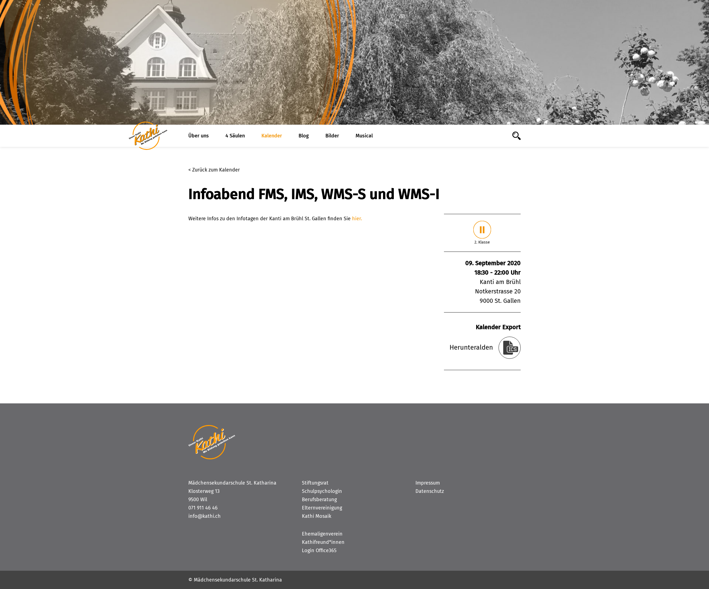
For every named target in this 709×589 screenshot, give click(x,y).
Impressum (427, 483)
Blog (304, 136)
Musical (364, 136)
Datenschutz (429, 491)
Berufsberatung (319, 499)
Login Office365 (319, 550)
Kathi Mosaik (316, 516)
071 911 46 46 (203, 508)
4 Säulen (235, 136)
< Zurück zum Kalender (214, 170)
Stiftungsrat (315, 483)
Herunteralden (471, 347)
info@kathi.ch (204, 516)
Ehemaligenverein (322, 534)
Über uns (198, 136)
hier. (357, 219)
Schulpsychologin (322, 491)
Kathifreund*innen (323, 542)
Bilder (332, 136)
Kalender (271, 136)
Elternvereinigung (322, 508)
